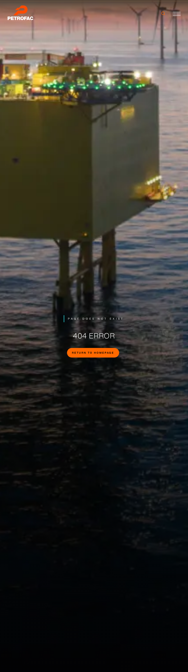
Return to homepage (93, 353)
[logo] (21, 14)
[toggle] (177, 14)
